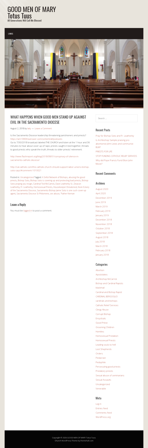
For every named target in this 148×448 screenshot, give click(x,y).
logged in (27, 210)
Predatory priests (104, 370)
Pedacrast (101, 357)
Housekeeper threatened (65, 187)
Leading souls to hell (106, 344)
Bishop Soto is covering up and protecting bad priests (55, 180)
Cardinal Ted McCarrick (43, 183)
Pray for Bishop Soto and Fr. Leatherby (115, 135)
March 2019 (102, 206)
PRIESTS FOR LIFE (104, 151)
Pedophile (101, 362)
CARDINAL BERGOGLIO (107, 296)
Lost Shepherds (104, 349)
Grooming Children (105, 327)
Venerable (101, 388)
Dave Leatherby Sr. (64, 183)
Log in (98, 403)
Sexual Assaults (103, 379)
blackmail (100, 287)
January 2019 (102, 215)
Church (58, 440)
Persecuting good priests (108, 366)
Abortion (100, 270)
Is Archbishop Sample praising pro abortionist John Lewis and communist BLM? (114, 144)
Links (10, 33)
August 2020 (102, 189)
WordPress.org (103, 417)
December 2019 (104, 197)
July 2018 (100, 241)
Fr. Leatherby (27, 187)
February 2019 (103, 210)
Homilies (100, 331)
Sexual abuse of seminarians (110, 375)
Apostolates (102, 274)
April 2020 (101, 193)
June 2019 (101, 202)
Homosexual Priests (43, 187)
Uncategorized (27, 177)
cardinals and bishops (106, 300)
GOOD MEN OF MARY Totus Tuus (32, 12)
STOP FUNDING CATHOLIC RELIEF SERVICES (116, 155)
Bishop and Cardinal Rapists (109, 283)
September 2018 (104, 232)
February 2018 (103, 250)
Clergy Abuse (102, 309)
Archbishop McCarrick (106, 278)
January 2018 (102, 254)
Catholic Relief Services (107, 305)
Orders (99, 353)
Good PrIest (102, 322)
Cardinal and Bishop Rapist (109, 292)
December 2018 (104, 219)
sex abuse (55, 193)
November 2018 (104, 224)
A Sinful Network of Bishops (55, 177)
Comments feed (104, 412)
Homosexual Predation (107, 335)
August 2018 (102, 237)
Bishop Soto (23, 180)
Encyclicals (101, 318)
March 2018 (102, 246)
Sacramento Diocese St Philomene (33, 193)
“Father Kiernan (68, 193)
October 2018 (103, 228)
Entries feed (102, 408)
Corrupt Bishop (103, 314)
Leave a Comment (43, 128)
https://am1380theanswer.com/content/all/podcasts (36, 138)
